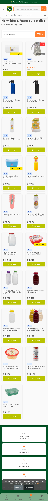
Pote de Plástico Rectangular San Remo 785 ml (12, 63)
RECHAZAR (29, 487)
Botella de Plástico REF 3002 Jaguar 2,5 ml (10, 253)
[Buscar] (43, 8)
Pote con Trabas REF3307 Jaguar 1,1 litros (11, 405)
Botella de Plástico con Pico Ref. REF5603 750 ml (36, 367)
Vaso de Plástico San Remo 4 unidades (11, 215)
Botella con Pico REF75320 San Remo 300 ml (35, 139)
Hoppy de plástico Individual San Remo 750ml (12, 139)
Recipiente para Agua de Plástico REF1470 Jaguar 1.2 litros (12, 292)
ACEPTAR (18, 487)
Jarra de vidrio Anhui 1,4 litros (35, 62)
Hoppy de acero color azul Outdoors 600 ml (11, 101)
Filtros (41, 34)
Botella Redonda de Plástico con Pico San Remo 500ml (36, 215)
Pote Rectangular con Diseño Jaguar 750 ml (34, 253)
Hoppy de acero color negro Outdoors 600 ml (36, 101)
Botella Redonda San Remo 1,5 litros (35, 177)
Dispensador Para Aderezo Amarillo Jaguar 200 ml (11, 329)
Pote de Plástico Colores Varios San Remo (10, 177)
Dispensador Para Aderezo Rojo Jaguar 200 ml (35, 291)
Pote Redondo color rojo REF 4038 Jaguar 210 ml (11, 367)
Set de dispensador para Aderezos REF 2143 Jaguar (36, 329)
